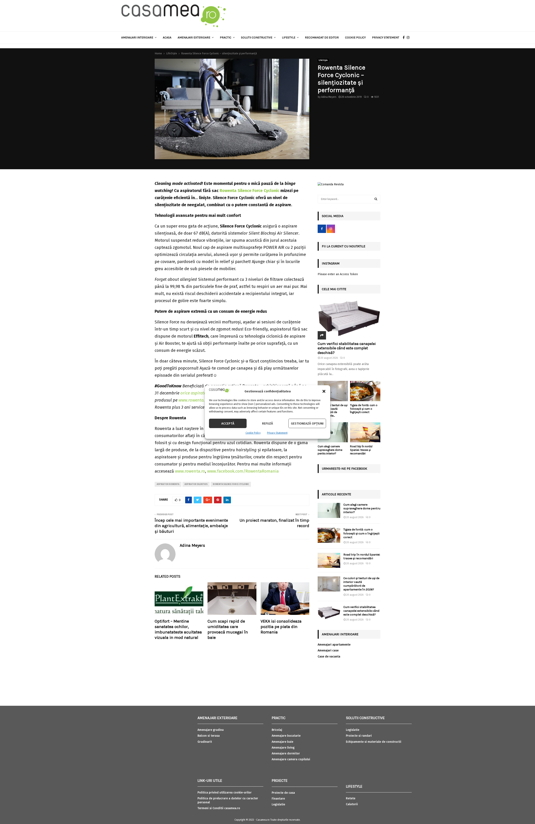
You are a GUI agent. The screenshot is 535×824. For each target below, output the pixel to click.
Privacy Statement (277, 432)
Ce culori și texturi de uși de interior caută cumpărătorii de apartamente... (333, 410)
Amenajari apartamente (334, 644)
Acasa (167, 37)
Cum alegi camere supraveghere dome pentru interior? (330, 450)
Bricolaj (277, 730)
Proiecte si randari (359, 736)
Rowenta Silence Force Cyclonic (231, 484)
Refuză (267, 423)
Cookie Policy (253, 432)
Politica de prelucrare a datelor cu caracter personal (227, 800)
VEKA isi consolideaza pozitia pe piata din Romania (281, 627)
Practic (225, 37)
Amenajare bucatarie (286, 736)
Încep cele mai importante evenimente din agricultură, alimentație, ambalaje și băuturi (191, 526)
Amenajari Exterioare (194, 37)
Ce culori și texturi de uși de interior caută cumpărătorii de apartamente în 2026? (361, 583)
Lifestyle (288, 37)
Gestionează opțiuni (307, 423)
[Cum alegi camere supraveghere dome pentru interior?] (333, 432)
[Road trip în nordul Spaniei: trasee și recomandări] (365, 432)
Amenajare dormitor (286, 753)
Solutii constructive (256, 37)
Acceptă (227, 423)
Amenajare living (283, 747)
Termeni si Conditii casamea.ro (218, 808)
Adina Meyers (328, 96)
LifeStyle (323, 60)
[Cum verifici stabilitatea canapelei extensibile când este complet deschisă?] (349, 319)
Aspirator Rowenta (168, 484)
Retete (350, 798)
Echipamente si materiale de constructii (373, 742)
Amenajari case (328, 650)
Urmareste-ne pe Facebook (344, 468)
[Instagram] (409, 37)
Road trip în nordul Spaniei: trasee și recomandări (361, 450)
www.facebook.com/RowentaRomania (242, 471)
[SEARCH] (375, 199)
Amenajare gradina (210, 730)
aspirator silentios (196, 484)
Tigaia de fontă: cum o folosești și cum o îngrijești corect (363, 409)
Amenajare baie (282, 742)
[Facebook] (405, 37)
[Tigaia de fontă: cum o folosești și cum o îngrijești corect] (365, 391)
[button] (324, 391)
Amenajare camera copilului (291, 759)
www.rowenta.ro (190, 471)
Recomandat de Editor (322, 37)
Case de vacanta (329, 656)
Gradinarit (204, 742)
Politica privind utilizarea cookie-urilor (224, 792)
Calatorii (352, 804)
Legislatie (278, 804)
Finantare (278, 798)
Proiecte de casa (283, 793)
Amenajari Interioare (137, 37)
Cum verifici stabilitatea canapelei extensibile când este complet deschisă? (347, 348)
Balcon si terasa (208, 736)
